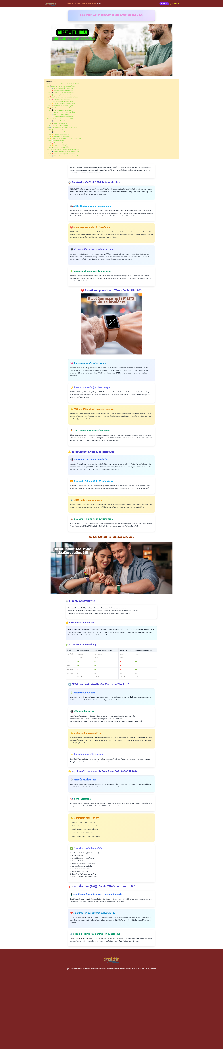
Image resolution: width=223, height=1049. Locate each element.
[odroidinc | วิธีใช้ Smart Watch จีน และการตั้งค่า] (54, 3)
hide (55, 81)
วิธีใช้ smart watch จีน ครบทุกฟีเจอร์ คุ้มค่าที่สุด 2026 (82, 4)
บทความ (99, 4)
